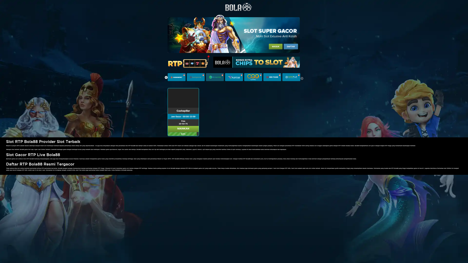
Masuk (275, 46)
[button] (166, 77)
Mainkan (183, 128)
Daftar (291, 46)
